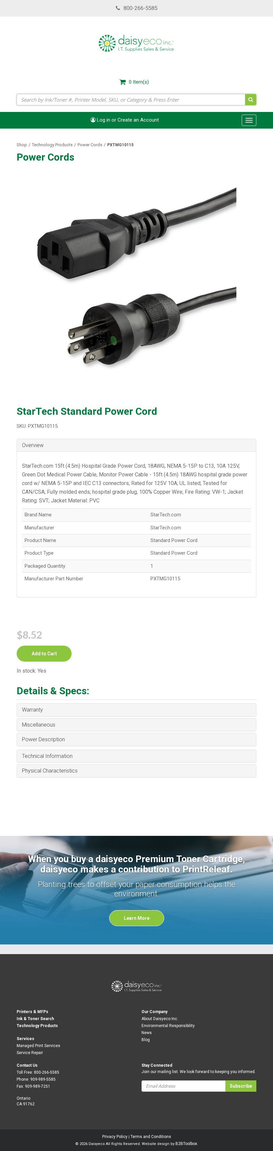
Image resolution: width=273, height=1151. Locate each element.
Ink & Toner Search (35, 1018)
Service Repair (30, 1052)
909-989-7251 (37, 1086)
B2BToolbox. (186, 1143)
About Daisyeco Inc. (159, 1018)
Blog (145, 1039)
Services (25, 1038)
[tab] (136, 445)
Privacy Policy (115, 1136)
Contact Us (27, 1065)
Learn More (136, 918)
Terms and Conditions (151, 1136)
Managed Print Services (38, 1045)
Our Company (154, 1011)
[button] (136, 445)
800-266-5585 (140, 8)
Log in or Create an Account (127, 120)
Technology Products (52, 144)
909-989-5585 (43, 1079)
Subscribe (241, 1086)
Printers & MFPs (32, 1011)
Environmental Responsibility (168, 1025)
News (146, 1032)
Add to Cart (44, 653)
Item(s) (139, 82)
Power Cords (90, 144)
